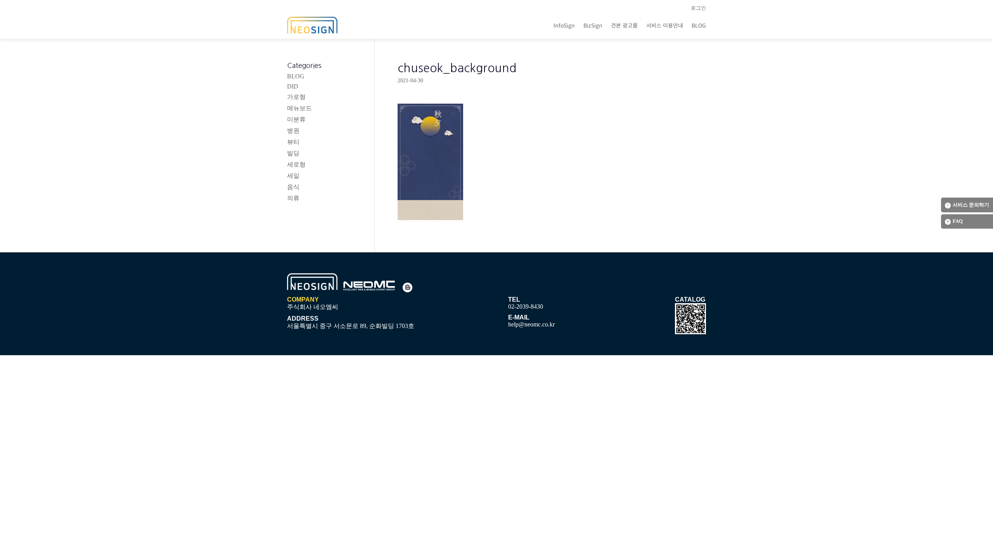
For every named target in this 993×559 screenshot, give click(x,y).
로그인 (698, 8)
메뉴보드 (299, 108)
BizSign (592, 25)
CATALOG (690, 299)
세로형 (296, 164)
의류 (293, 198)
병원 (293, 130)
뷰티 (293, 142)
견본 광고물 (624, 25)
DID (292, 86)
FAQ (958, 221)
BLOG (699, 25)
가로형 (296, 97)
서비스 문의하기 (971, 205)
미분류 (296, 119)
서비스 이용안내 (664, 25)
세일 (293, 175)
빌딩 (293, 153)
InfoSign (564, 25)
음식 (293, 187)
